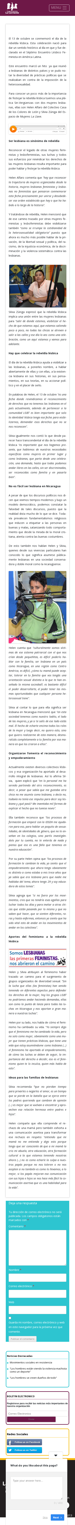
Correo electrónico (21, 1286)
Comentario (17, 1226)
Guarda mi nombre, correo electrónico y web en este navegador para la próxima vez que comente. (37, 1327)
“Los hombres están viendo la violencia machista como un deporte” (38, 1370)
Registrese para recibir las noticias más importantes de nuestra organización (37, 1405)
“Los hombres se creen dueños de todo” (33, 1377)
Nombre (15, 1270)
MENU (56, 7)
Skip (45, 1517)
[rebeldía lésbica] (37, 128)
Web (11, 1302)
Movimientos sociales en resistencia (31, 1362)
